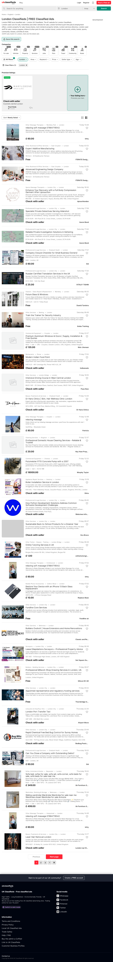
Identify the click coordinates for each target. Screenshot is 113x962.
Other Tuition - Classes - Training (37, 542)
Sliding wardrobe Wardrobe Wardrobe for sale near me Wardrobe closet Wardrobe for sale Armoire (51, 796)
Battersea (42, 625)
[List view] (87, 118)
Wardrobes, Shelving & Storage (36, 792)
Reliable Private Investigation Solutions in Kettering (49, 232)
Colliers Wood (51, 584)
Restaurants (30, 354)
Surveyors (29, 646)
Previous (36, 857)
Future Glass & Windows (37, 294)
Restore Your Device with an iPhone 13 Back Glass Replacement (49, 587)
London (22, 65)
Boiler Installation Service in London (42, 482)
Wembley (58, 292)
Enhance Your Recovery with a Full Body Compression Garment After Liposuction (51, 191)
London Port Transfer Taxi (38, 712)
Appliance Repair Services (34, 479)
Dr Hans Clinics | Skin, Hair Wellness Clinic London (49, 399)
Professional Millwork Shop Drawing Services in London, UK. (54, 670)
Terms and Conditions (11, 921)
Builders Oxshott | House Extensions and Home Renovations (54, 628)
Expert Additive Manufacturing (40, 148)
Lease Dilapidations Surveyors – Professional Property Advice (54, 649)
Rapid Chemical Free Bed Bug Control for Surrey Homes (52, 732)
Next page (54, 857)
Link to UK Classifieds (11, 942)
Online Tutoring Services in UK (40, 545)
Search (104, 8)
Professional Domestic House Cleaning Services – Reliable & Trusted (53, 441)
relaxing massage (34, 420)
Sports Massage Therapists (35, 187)
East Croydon (56, 146)
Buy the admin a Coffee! (12, 939)
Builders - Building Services (35, 667)
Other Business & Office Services (37, 146)
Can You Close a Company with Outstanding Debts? (50, 753)
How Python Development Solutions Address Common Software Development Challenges (51, 504)
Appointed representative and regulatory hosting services (52, 691)
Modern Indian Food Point (38, 357)
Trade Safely (7, 932)
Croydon (47, 333)
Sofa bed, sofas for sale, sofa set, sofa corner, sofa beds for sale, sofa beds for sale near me (54, 775)
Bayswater (49, 771)
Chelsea (47, 458)
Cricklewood (50, 563)
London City (51, 187)
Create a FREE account (74, 878)
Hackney (49, 479)
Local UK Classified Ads (12, 928)
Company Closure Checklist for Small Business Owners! (51, 253)
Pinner (39, 354)
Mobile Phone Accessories (35, 584)
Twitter (63, 908)
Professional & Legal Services (36, 208)
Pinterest (63, 904)
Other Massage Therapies (34, 125)
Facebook (64, 900)
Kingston (44, 437)
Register (86, 3)
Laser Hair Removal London (38, 837)
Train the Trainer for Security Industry (43, 315)
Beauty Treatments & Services (36, 396)
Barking (41, 312)
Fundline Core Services (36, 607)
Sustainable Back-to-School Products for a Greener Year (52, 524)
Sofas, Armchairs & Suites (34, 771)
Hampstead (50, 813)
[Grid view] (82, 118)
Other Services (31, 312)
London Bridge (44, 375)
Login (79, 3)
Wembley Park (51, 125)
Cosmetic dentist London (13, 104)
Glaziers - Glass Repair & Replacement (39, 292)
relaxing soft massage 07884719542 (43, 128)
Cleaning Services (32, 437)
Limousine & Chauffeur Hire (35, 709)
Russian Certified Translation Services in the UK (48, 274)
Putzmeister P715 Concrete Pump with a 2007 (47, 461)
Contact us (6, 956)
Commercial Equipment (33, 333)
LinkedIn (63, 912)
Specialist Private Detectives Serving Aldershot (47, 211)
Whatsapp (64, 896)
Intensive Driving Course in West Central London (48, 378)
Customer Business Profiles (13, 946)
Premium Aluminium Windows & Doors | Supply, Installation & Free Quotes (54, 337)
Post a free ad (104, 3)
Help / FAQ (6, 935)
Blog (21, 3)
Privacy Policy (8, 925)
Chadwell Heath (54, 250)
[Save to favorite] (30, 108)
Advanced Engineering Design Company (44, 169)
